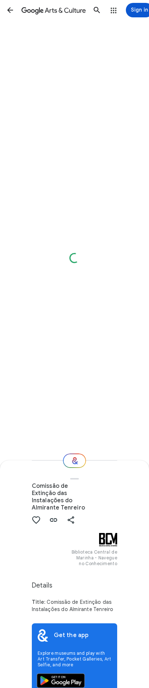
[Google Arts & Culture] (53, 10)
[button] (10, 10)
